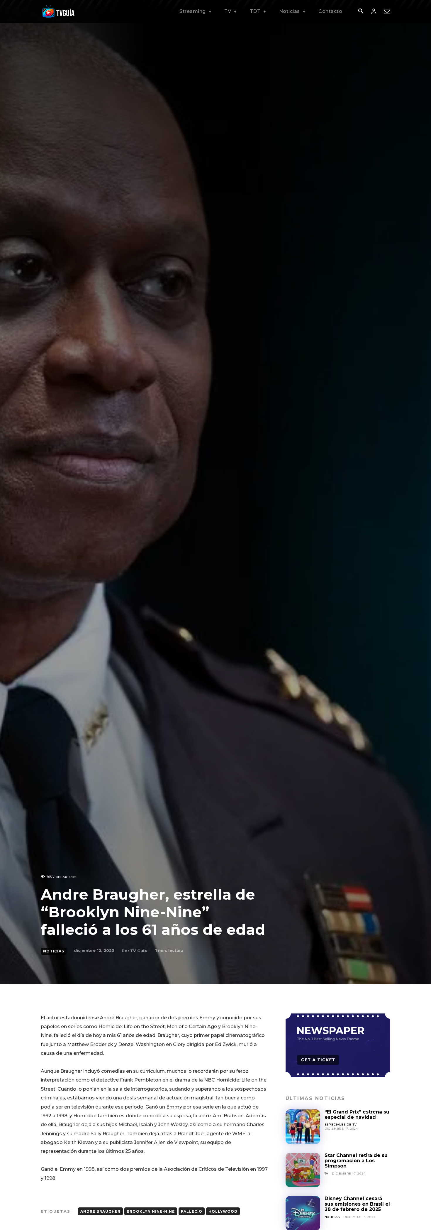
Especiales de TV (341, 1124)
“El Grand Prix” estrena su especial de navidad (357, 1114)
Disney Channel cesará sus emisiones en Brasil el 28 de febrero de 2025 (357, 1204)
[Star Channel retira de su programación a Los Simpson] (303, 1170)
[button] (360, 11)
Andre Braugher (100, 1211)
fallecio (191, 1211)
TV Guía (138, 950)
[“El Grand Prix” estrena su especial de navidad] (303, 1126)
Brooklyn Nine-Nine (151, 1211)
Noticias (53, 951)
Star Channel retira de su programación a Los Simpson (356, 1161)
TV (327, 1173)
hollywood (222, 1211)
